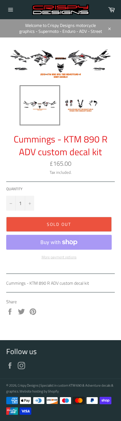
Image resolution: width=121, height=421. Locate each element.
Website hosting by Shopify (39, 391)
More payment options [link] (59, 257)
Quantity (14, 189)
